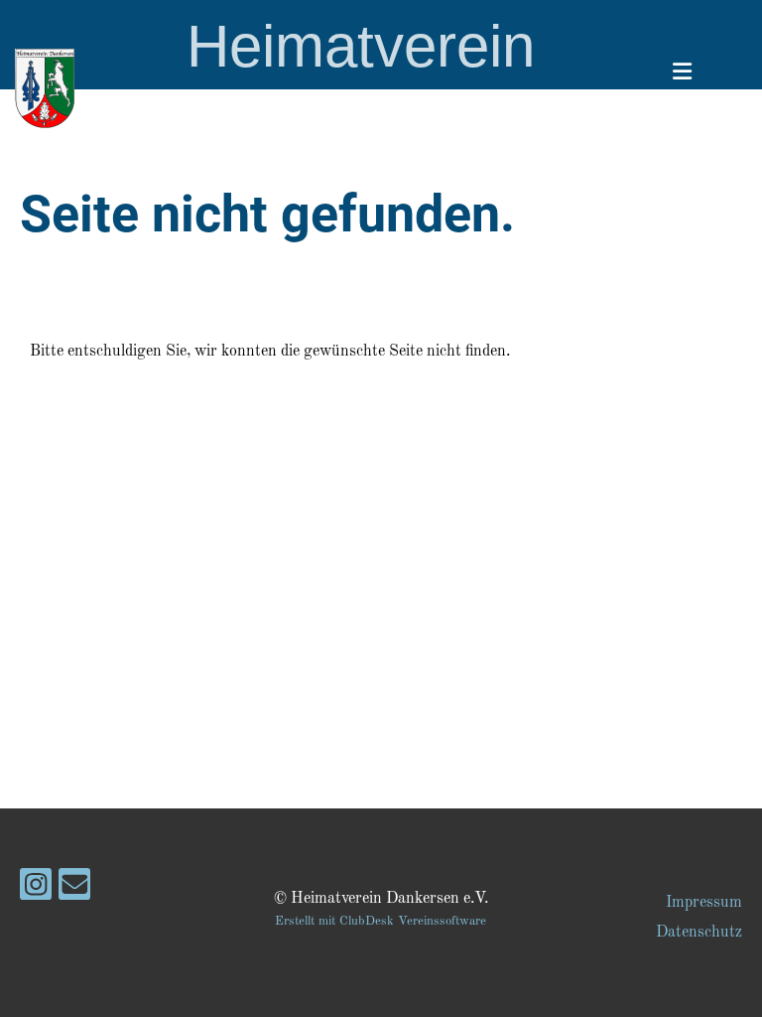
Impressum (704, 903)
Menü (700, 102)
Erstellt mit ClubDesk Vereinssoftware (380, 921)
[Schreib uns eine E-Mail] (74, 892)
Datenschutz (699, 933)
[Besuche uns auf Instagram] (36, 892)
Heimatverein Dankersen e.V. (360, 88)
